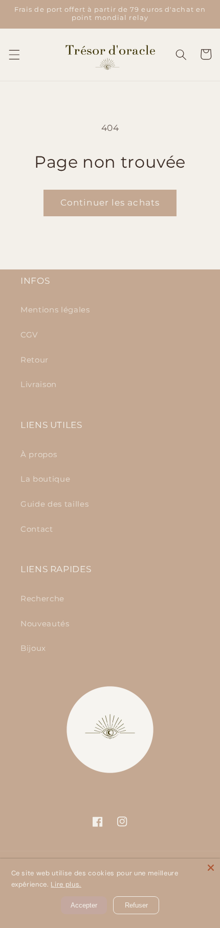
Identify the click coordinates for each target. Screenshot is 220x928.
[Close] (211, 868)
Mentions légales (55, 309)
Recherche (42, 598)
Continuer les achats (110, 202)
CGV (29, 334)
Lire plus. (66, 884)
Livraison (38, 384)
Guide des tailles (54, 504)
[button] (14, 54)
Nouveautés (45, 623)
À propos (38, 454)
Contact (36, 529)
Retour (34, 360)
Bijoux (33, 648)
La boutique (45, 479)
